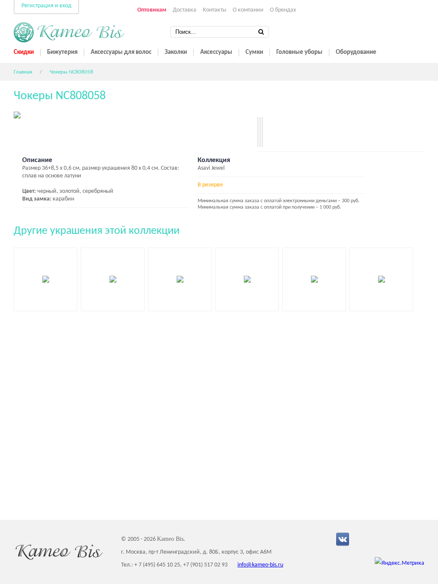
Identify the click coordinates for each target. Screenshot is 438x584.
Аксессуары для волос (121, 52)
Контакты (214, 10)
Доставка (184, 10)
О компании (248, 10)
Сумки (254, 52)
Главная (23, 72)
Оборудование (356, 52)
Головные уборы (299, 52)
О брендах (283, 10)
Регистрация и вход (46, 6)
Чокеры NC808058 (71, 72)
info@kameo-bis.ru (260, 565)
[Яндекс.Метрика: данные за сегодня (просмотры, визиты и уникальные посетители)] (399, 563)
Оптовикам (151, 10)
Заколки (176, 52)
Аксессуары (216, 52)
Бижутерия (62, 52)
